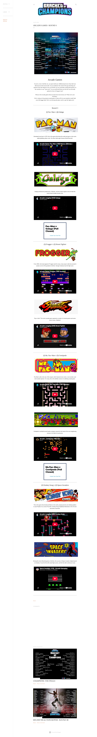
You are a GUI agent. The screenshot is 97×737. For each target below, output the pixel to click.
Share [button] (34, 600)
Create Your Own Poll (55, 235)
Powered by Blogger (56, 732)
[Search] (76, 4)
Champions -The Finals (44, 681)
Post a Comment (41, 683)
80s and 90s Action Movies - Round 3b (50, 720)
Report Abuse (5, 20)
